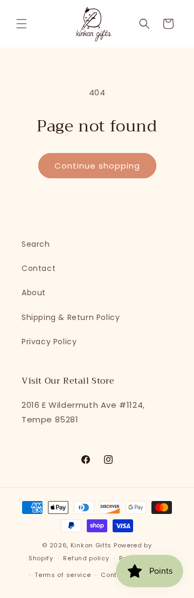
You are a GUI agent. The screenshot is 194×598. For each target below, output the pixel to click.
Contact (39, 268)
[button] (21, 24)
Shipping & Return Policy (71, 317)
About (34, 292)
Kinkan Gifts (91, 545)
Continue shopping (97, 165)
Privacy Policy (49, 341)
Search (36, 244)
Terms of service (62, 575)
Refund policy (86, 558)
